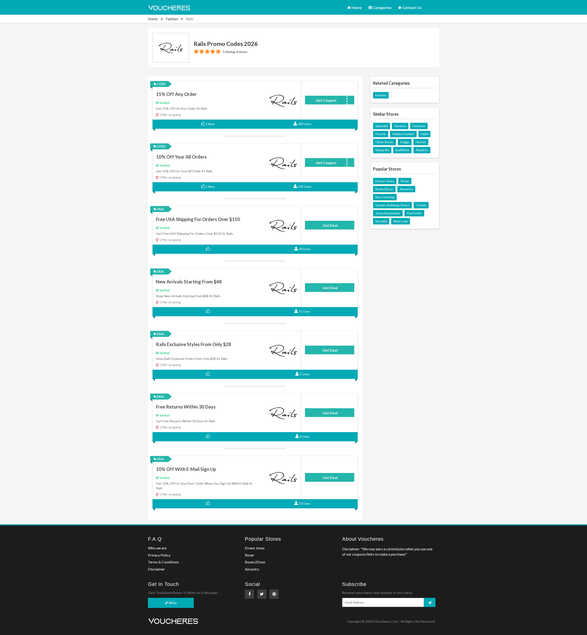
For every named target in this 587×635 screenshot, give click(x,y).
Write (172, 603)
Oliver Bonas (384, 142)
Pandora (400, 126)
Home (356, 7)
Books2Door (384, 189)
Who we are (157, 548)
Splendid (381, 126)
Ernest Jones (384, 181)
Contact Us (411, 7)
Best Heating (384, 197)
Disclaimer (156, 569)
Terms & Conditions (163, 562)
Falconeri (419, 126)
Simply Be (382, 150)
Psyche (380, 134)
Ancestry (406, 189)
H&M (424, 134)
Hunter (421, 142)
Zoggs (404, 142)
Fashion (172, 19)
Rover (405, 181)
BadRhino (402, 150)
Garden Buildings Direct (392, 205)
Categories (382, 7)
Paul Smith (414, 213)
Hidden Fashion (403, 134)
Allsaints (422, 150)
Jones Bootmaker (387, 213)
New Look (400, 221)
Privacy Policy (159, 555)
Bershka (381, 221)
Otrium (421, 205)
